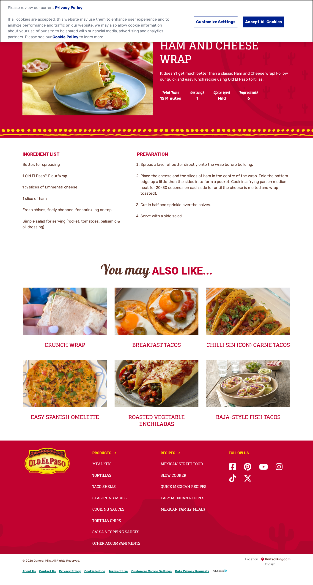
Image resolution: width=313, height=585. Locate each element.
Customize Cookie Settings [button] (151, 571)
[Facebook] (232, 467)
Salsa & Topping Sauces (115, 532)
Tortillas (101, 475)
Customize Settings (215, 22)
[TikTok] (232, 478)
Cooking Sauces (108, 509)
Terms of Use (118, 571)
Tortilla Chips (106, 520)
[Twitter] (247, 478)
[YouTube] (263, 467)
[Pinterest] (247, 467)
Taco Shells (104, 486)
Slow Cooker (173, 475)
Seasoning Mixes (109, 498)
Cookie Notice (94, 571)
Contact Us (47, 571)
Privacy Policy (70, 571)
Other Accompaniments (116, 543)
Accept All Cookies (263, 22)
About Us (29, 571)
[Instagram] (279, 467)
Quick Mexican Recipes (183, 486)
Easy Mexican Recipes (182, 498)
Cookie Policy (65, 37)
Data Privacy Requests (192, 571)
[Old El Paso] (47, 462)
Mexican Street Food (182, 464)
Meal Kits (102, 464)
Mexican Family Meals (183, 509)
